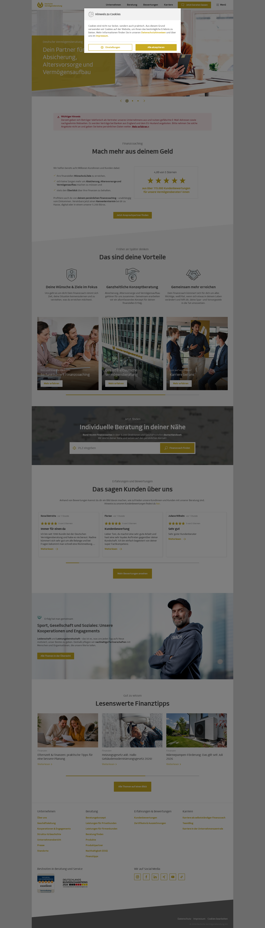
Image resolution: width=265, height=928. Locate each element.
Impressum (102, 35)
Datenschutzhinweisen (153, 32)
